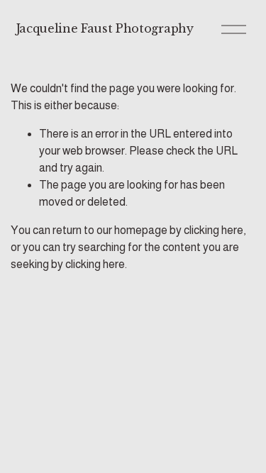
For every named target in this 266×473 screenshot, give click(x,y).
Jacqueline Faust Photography (105, 28)
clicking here (213, 230)
